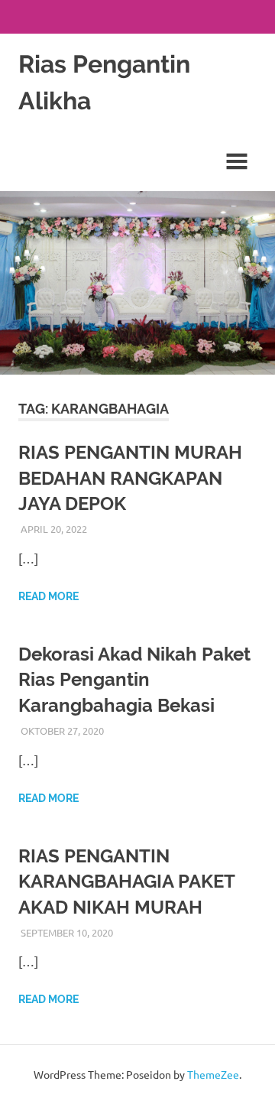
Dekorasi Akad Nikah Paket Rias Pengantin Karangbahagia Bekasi (134, 679)
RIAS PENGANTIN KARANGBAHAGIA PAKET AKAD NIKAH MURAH (126, 881)
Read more (48, 596)
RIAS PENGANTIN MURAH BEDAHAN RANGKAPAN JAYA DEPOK (130, 478)
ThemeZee (213, 1074)
